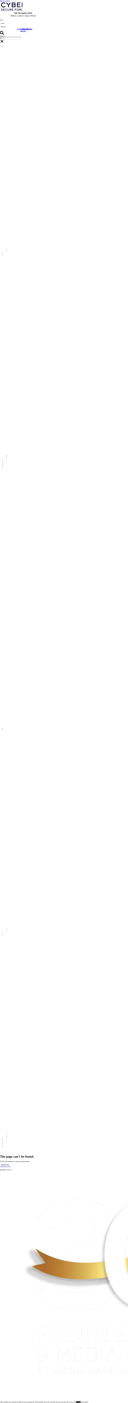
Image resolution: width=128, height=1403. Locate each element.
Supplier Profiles (15, 457)
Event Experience (12, 462)
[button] (2, 33)
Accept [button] (78, 1402)
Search (2, 36)
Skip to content (5, 1)
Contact (7, 467)
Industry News (10, 465)
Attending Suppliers (16, 251)
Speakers (8, 460)
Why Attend (13, 248)
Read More (84, 1402)
